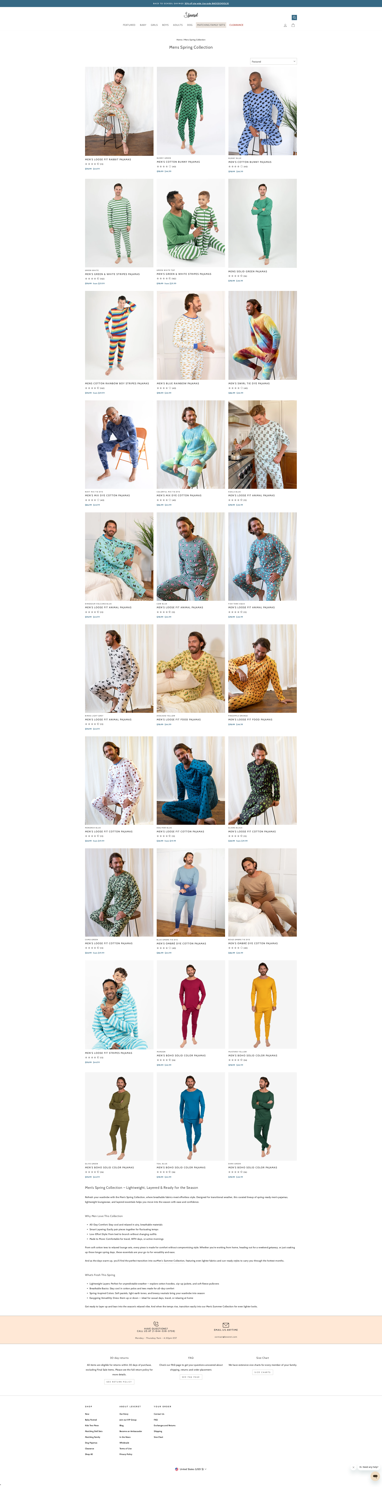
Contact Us (159, 1414)
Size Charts (263, 1372)
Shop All (89, 1454)
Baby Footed (91, 1420)
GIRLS (154, 25)
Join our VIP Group (128, 1420)
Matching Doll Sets (94, 1431)
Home (179, 39)
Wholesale (124, 1443)
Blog (122, 1425)
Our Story (124, 1414)
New (87, 1414)
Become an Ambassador (131, 1431)
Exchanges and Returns (164, 1425)
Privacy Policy (126, 1454)
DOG (190, 25)
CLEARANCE (236, 25)
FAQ (156, 1420)
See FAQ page (191, 1377)
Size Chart (158, 1437)
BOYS (165, 25)
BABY (143, 25)
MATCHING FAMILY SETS (211, 25)
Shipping (158, 1431)
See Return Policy (119, 1382)
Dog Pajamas (91, 1443)
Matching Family (92, 1437)
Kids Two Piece (92, 1425)
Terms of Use (126, 1448)
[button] (166, 166)
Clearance (89, 1448)
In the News (125, 1437)
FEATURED (129, 25)
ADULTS (178, 25)
